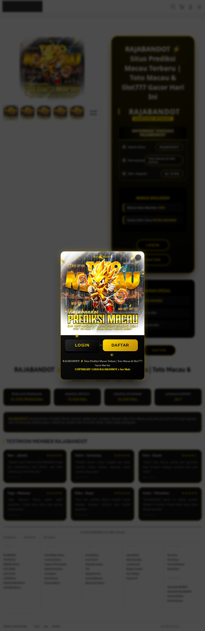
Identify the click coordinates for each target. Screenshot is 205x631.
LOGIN (82, 345)
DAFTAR (120, 345)
